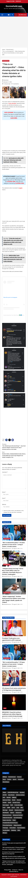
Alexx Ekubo (11, 795)
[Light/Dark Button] (9, 14)
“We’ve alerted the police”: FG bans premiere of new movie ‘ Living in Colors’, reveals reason (13, 544)
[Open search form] (12, 14)
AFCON (4, 795)
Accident (22, 792)
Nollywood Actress (17, 815)
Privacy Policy (7, 869)
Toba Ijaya (5, 827)
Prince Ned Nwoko (7, 825)
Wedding (13, 830)
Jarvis (13, 807)
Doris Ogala (6, 805)
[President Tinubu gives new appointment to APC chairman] (14, 628)
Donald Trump (16, 802)
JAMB (8, 807)
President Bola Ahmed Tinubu (10, 822)
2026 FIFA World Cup (13, 792)
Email (4, 498)
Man (22, 807)
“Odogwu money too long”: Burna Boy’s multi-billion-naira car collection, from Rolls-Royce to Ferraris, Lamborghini (14, 862)
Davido (4, 802)
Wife (19, 830)
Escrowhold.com (14, 6)
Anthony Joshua (20, 795)
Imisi (4, 807)
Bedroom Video (6, 800)
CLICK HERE (13, 118)
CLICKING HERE (11, 181)
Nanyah (11, 810)
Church (19, 800)
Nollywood (18, 812)
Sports (14, 779)
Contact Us (14, 869)
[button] (2, 14)
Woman (5, 832)
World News (6, 684)
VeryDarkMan (6, 830)
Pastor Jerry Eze (7, 820)
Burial (13, 800)
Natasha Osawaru (19, 810)
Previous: (14, 447)
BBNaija (5, 776)
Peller (14, 820)
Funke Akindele (18, 805)
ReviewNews (24, 874)
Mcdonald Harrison (7, 548)
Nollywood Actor (7, 815)
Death (9, 802)
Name (4, 492)
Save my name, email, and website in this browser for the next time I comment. (14, 511)
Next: (14, 454)
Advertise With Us (13, 871)
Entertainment (6, 60)
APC (4, 797)
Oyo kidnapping (18, 817)
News (5, 708)
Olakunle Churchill (7, 817)
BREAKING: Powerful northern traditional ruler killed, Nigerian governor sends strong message (12, 714)
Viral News (20, 779)
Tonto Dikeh (13, 827)
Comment (5, 472)
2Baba (4, 792)
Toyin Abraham (21, 827)
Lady (18, 807)
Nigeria (12, 812)
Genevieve (5, 80)
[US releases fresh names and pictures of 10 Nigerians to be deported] (14, 678)
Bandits (8, 797)
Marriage (5, 810)
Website (4, 504)
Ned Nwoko (6, 812)
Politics (5, 634)
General (19, 776)
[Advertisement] (14, 31)
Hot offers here (22, 14)
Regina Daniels (17, 825)
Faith (11, 805)
